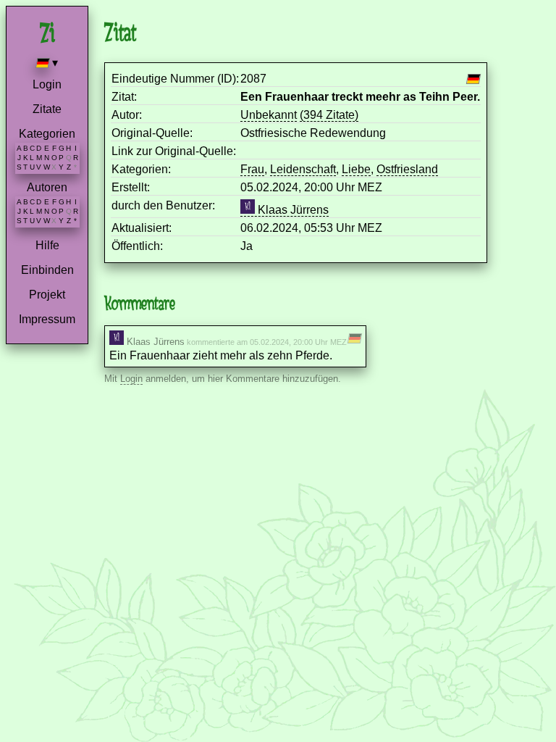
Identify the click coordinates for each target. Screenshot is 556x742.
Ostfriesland (407, 169)
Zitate (47, 109)
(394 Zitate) (329, 115)
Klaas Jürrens (292, 210)
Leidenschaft (303, 169)
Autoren (47, 187)
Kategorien (47, 134)
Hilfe (47, 245)
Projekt (47, 294)
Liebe (356, 169)
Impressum (47, 319)
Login (47, 84)
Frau (252, 169)
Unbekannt (268, 115)
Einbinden (47, 270)
